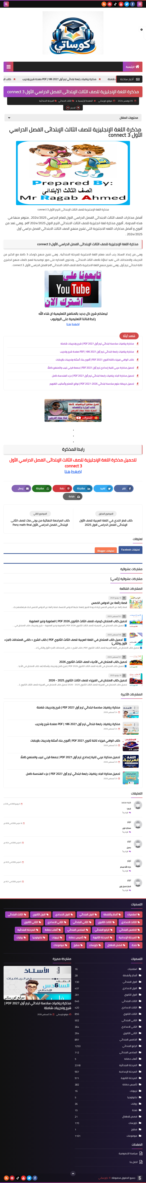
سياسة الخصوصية (128, 1154)
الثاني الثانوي (31, 922)
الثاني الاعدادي (55, 922)
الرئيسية (130, 67)
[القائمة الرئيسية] (8, 66)
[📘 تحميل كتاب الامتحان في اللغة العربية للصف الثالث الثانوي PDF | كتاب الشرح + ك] (136, 639)
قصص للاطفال (114, 945)
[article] (40, 519)
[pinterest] (109, 4)
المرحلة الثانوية (101, 937)
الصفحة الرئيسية (85, 101)
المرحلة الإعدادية (128, 937)
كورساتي (103, 1178)
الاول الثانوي (39, 914)
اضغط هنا (73, 324)
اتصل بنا (134, 1162)
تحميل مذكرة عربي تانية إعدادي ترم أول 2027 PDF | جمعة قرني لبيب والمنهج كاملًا (91, 367)
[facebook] (132, 4)
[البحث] (6, 4)
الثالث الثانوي (105, 922)
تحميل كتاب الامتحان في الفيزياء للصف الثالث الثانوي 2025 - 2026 (88, 680)
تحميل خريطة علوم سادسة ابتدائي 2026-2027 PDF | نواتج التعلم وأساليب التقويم (92, 383)
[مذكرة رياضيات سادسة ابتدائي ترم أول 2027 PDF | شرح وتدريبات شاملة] (131, 711)
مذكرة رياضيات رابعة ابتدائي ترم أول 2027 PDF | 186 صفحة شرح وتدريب (92, 79)
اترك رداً (125, 812)
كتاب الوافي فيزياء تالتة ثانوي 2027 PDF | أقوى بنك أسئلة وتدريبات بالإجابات (95, 359)
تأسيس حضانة (76, 937)
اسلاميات (132, 914)
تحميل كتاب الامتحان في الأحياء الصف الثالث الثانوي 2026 (93, 661)
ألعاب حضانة (51, 929)
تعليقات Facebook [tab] (130, 549)
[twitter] (126, 4)
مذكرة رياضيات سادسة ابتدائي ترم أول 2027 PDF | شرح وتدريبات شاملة (97, 343)
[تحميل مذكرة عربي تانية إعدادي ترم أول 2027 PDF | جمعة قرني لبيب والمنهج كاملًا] (131, 761)
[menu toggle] (139, 4)
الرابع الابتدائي (102, 929)
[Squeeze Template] (139, 1178)
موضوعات (59, 945)
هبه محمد (126, 802)
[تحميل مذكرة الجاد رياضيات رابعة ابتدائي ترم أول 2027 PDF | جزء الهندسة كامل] (131, 777)
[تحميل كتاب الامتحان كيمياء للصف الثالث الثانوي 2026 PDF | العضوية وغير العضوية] (136, 620)
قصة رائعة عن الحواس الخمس (109, 602)
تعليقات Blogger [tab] (105, 551)
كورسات (93, 945)
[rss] (103, 4)
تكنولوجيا (37, 937)
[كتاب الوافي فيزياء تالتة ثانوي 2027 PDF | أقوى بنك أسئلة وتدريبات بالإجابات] (131, 744)
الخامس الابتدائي (128, 929)
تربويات (55, 937)
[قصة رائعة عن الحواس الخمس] (136, 602)
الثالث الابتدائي (64, 101)
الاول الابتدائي (86, 914)
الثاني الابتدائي (80, 922)
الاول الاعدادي (62, 914)
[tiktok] (115, 4)
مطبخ (77, 945)
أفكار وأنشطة (110, 914)
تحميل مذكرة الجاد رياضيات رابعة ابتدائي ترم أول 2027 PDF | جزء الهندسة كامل (93, 375)
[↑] (73, 1173)
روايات (20, 937)
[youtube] (121, 4)
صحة (134, 945)
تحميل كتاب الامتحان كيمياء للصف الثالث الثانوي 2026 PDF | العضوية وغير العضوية (78, 621)
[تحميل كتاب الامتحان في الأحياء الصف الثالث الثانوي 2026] (136, 661)
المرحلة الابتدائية (46, 101)
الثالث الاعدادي (129, 922)
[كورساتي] (73, 33)
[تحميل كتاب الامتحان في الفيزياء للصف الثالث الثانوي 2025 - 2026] (136, 679)
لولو (129, 822)
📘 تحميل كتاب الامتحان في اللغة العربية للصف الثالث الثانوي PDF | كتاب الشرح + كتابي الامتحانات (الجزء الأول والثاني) (65, 641)
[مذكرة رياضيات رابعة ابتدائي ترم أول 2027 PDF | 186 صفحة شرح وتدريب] (131, 728)
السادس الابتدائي (76, 929)
